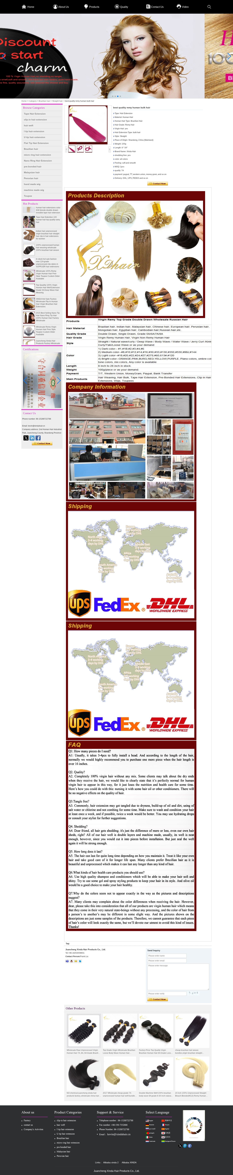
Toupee (28, 196)
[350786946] (71, 961)
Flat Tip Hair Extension (36, 143)
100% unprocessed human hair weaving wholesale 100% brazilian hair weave (47, 234)
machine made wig (34, 190)
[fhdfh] (32, 437)
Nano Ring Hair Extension (38, 160)
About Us (63, 7)
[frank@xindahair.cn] (76, 961)
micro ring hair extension (37, 155)
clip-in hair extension (35, 119)
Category (33, 101)
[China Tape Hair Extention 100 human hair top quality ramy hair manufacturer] (29, 208)
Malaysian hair (32, 172)
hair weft (28, 125)
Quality (124, 7)
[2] (116, 98)
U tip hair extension (34, 137)
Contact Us (157, 7)
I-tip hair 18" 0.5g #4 (44, 341)
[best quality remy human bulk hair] (88, 124)
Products (94, 7)
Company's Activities (33, 1129)
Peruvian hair (31, 178)
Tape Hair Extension (35, 113)
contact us (28, 1125)
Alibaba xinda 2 (111, 1162)
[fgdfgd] (38, 437)
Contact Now (42, 443)
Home (30, 7)
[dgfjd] (26, 437)
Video (185, 7)
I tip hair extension (34, 131)
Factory (27, 1120)
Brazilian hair (44, 101)
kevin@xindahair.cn (118, 1134)
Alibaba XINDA (129, 1162)
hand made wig (32, 184)
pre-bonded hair (32, 166)
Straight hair (57, 101)
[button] (112, 96)
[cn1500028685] (80, 961)
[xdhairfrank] (67, 961)
